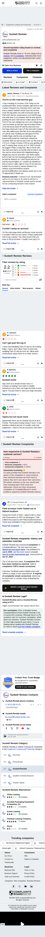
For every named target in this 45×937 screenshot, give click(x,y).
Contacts (37, 77)
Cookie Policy (29, 877)
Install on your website (25, 687)
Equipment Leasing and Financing (20, 749)
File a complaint (33, 70)
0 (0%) (16, 465)
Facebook (14, 886)
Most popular (28, 288)
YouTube (26, 886)
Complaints (22, 77)
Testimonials (9, 862)
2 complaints (19, 56)
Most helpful (15, 288)
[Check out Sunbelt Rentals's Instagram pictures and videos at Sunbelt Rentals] (17, 728)
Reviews (8, 77)
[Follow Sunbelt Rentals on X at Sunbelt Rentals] (11, 728)
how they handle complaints (29, 627)
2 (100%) (18, 467)
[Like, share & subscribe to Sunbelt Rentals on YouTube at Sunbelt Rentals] (22, 728)
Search (36, 3)
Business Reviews (33, 881)
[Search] (19, 280)
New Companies (20, 881)
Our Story (8, 856)
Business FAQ (10, 870)
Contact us (9, 859)
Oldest (38, 288)
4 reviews (7, 273)
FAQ (25, 856)
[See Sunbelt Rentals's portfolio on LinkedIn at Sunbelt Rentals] (28, 728)
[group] (7, 82)
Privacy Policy (29, 873)
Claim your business (12, 877)
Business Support (11, 873)
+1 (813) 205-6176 (12, 705)
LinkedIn (32, 886)
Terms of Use (29, 870)
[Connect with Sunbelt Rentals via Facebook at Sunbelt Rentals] (6, 728)
